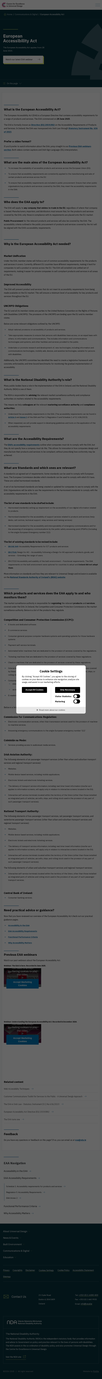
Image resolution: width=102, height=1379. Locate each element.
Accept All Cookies (34, 690)
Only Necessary (67, 690)
